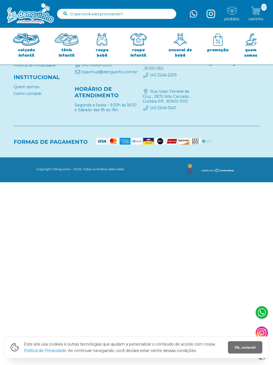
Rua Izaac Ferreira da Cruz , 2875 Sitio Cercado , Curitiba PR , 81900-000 (167, 96)
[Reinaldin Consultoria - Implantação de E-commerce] (190, 170)
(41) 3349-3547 (163, 108)
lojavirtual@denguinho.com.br (109, 71)
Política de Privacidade (35, 65)
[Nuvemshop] (217, 171)
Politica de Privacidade (45, 350)
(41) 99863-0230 (97, 65)
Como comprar (28, 93)
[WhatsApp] (262, 313)
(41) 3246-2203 (163, 75)
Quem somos (26, 86)
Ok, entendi (245, 347)
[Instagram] (262, 333)
